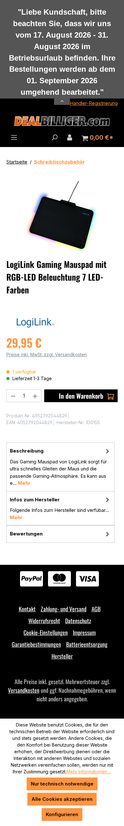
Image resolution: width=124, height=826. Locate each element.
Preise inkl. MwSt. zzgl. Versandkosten (46, 354)
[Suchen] (54, 137)
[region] (62, 217)
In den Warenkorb (81, 396)
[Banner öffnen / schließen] (62, 97)
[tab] (60, 466)
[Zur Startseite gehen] (62, 121)
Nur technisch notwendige (62, 784)
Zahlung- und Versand (63, 609)
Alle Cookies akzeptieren (62, 799)
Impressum (84, 632)
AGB (96, 609)
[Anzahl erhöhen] (35, 395)
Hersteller (62, 656)
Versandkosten (23, 690)
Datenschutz (78, 620)
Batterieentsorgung (86, 644)
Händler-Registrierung (94, 103)
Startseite (16, 162)
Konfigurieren (62, 814)
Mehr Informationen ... (88, 771)
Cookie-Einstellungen (46, 632)
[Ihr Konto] (69, 137)
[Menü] (14, 137)
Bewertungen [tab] (26, 534)
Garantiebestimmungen (36, 644)
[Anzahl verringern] (13, 395)
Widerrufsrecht (44, 620)
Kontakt (27, 609)
